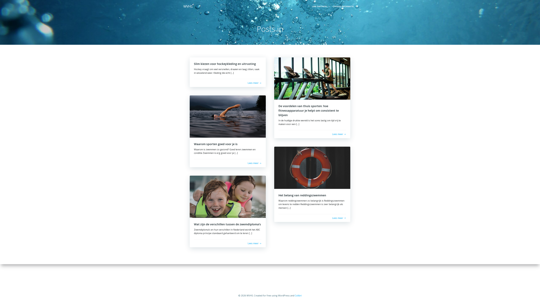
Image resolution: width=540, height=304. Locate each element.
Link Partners (319, 6)
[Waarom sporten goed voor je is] (228, 116)
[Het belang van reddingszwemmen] (312, 167)
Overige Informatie (343, 6)
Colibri (298, 295)
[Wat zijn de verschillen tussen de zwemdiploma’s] (228, 196)
